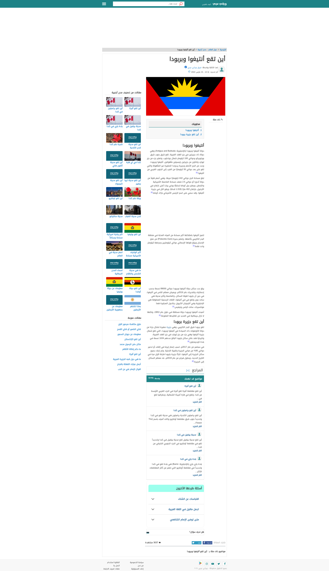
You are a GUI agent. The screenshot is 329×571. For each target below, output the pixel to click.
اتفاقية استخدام (113, 562)
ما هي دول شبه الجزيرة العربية (127, 359)
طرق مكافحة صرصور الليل (129, 324)
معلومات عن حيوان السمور (129, 334)
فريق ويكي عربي (194, 67)
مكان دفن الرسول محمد (130, 344)
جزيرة (169, 327)
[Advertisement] (164, 29)
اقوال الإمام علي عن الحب (129, 369)
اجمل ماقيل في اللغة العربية (183, 509)
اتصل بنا (116, 565)
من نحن (141, 565)
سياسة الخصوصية (137, 562)
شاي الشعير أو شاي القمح (129, 329)
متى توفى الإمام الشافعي (184, 519)
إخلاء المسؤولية (137, 568)
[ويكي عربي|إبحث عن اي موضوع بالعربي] (219, 4)
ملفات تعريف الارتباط (111, 568)
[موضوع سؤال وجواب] (150, 378)
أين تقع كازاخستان (132, 339)
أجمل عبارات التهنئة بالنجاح (129, 364)
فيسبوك (209, 542)
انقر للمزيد (197, 401)
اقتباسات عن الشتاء (188, 499)
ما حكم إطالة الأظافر (131, 349)
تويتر (199, 542)
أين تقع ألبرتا (135, 354)
